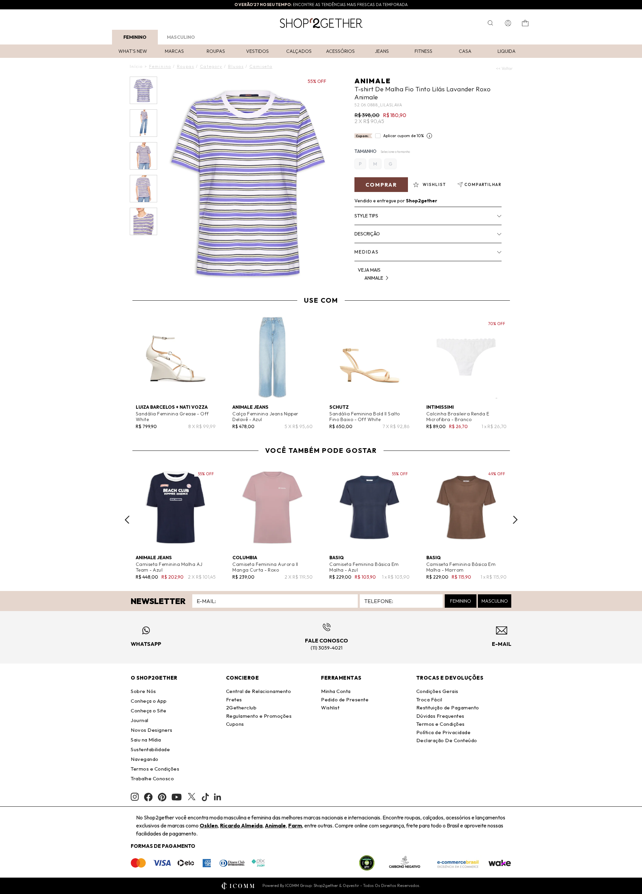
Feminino (134, 37)
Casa (465, 51)
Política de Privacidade (443, 732)
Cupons (235, 724)
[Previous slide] (127, 520)
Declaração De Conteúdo (446, 740)
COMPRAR (381, 184)
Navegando (144, 759)
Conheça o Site (148, 710)
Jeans (382, 51)
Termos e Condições (155, 769)
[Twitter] (192, 797)
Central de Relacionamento (258, 691)
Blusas (236, 66)
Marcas (174, 51)
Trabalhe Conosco (152, 778)
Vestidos (257, 51)
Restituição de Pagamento (447, 707)
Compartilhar (483, 184)
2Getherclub (241, 707)
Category (211, 66)
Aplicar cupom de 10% (403, 135)
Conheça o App (149, 701)
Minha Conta (336, 691)
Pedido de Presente (344, 699)
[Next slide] (515, 520)
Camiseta (261, 66)
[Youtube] (177, 797)
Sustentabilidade (150, 749)
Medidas (366, 252)
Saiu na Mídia (146, 739)
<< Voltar (504, 68)
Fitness (423, 51)
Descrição (367, 234)
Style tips (366, 216)
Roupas (216, 51)
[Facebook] (148, 797)
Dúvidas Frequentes (440, 716)
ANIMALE (372, 81)
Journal (139, 720)
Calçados (299, 51)
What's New (132, 51)
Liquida (507, 51)
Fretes (234, 699)
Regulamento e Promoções (259, 716)
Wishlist (330, 707)
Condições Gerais (437, 691)
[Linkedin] (217, 797)
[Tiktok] (205, 797)
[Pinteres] (162, 797)
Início (136, 66)
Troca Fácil (429, 699)
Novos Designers (152, 730)
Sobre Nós (143, 691)
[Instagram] (135, 797)
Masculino (181, 37)
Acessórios (340, 51)
